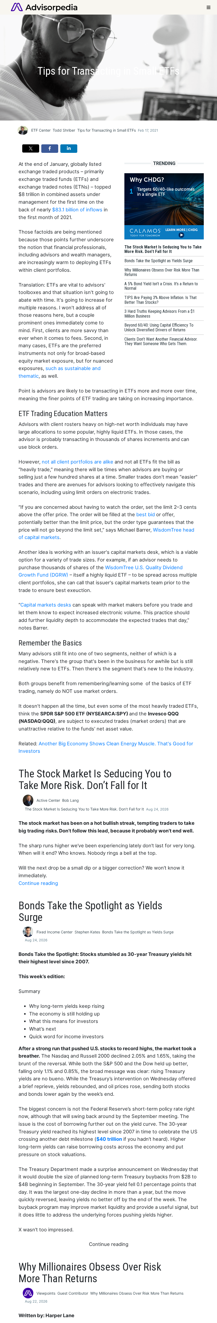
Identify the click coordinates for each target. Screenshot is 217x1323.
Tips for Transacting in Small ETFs (106, 130)
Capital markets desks (45, 605)
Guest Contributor (72, 1293)
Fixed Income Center (55, 932)
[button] (30, 148)
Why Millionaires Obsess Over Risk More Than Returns (136, 1293)
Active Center (48, 800)
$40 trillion (109, 1139)
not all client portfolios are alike (77, 462)
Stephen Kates (87, 932)
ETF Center (41, 130)
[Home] (44, 7)
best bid (145, 514)
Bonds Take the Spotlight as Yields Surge (138, 932)
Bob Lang (70, 800)
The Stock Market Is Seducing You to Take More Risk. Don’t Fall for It (84, 809)
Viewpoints (46, 1293)
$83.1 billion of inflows (77, 209)
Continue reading (38, 883)
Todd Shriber (64, 130)
